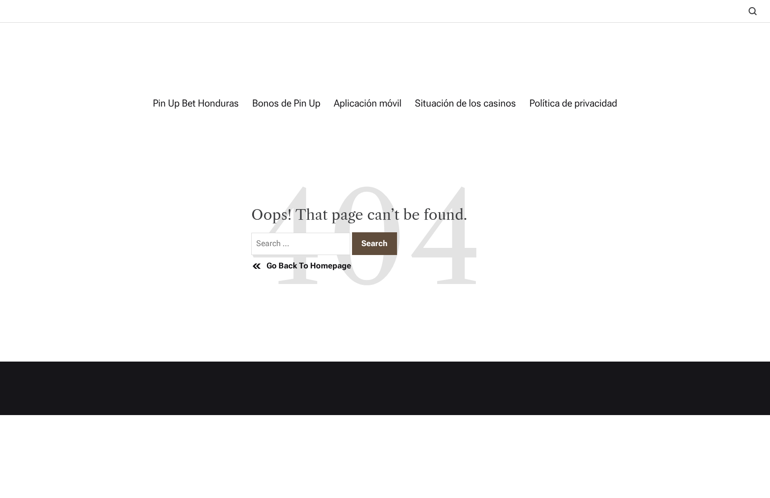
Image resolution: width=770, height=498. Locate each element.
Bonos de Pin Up (286, 103)
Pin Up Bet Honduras (196, 103)
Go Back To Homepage (308, 265)
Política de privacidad (573, 103)
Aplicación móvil (367, 103)
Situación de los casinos (465, 103)
